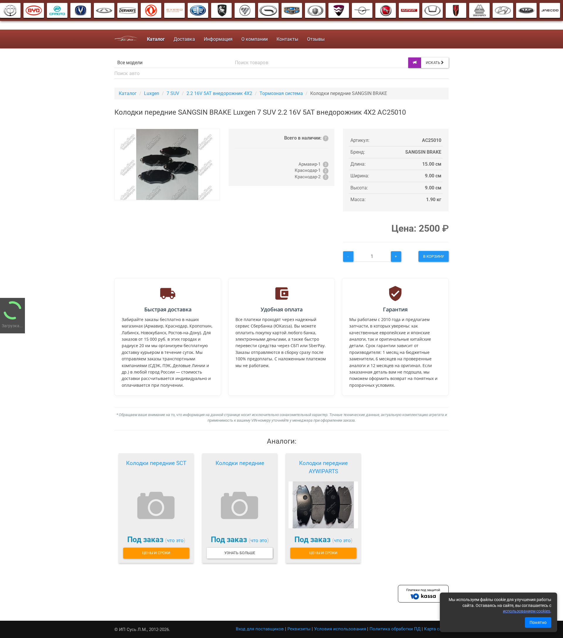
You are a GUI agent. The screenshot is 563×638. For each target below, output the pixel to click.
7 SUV (173, 93)
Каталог (128, 93)
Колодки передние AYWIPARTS (323, 467)
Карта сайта (436, 629)
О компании (254, 39)
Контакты (287, 39)
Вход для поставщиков (260, 629)
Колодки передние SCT (156, 463)
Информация (218, 39)
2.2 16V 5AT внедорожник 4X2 (219, 93)
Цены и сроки (156, 553)
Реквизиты (299, 629)
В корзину (433, 256)
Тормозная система (281, 93)
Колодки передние (240, 463)
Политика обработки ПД (394, 629)
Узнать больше (239, 553)
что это (175, 540)
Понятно (538, 622)
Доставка (184, 39)
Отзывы (316, 39)
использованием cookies (526, 611)
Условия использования (340, 629)
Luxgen (151, 93)
